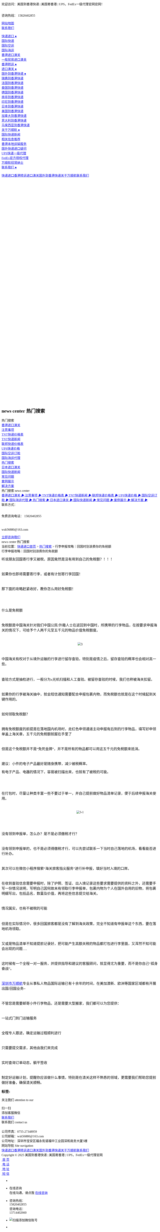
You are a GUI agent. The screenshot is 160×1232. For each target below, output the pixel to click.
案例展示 (8, 481)
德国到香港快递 (12, 92)
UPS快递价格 (11, 448)
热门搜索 (8, 462)
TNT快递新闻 (11, 439)
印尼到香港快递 (12, 101)
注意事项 (8, 429)
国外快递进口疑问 (14, 148)
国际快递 (8, 41)
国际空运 (8, 45)
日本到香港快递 (12, 106)
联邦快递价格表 (12, 444)
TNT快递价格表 (12, 434)
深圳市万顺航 (12, 984)
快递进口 (9, 36)
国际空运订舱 (11, 453)
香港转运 (9, 64)
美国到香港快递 (12, 111)
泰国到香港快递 (12, 87)
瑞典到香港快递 (12, 78)
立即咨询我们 (11, 537)
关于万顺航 (11, 130)
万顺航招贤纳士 (12, 162)
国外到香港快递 (14, 73)
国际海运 (8, 50)
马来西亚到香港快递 (16, 125)
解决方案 (8, 486)
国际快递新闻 (11, 134)
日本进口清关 (11, 467)
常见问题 (8, 476)
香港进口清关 (11, 55)
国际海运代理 (11, 458)
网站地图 (8, 23)
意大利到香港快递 (14, 120)
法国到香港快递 (12, 83)
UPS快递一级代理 (14, 153)
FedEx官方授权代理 (15, 158)
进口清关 (9, 69)
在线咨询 (41, 1193)
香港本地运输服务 (14, 144)
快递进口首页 (26, 546)
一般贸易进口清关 (14, 59)
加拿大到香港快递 (14, 115)
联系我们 (8, 28)
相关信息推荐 (11, 139)
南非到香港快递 (12, 97)
